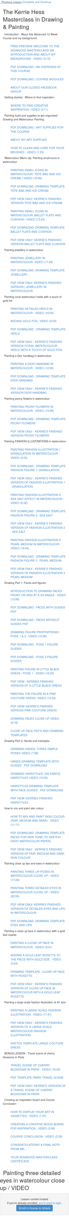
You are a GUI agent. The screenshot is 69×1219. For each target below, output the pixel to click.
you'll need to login (50, 1203)
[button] (11, 2)
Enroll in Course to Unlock (34, 1208)
